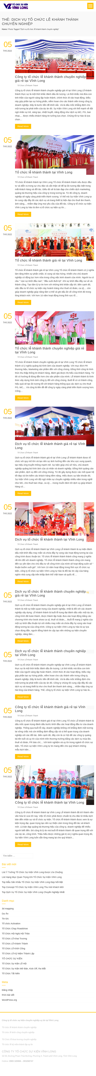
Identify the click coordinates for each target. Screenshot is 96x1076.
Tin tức (5, 918)
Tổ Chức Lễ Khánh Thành (27, 85)
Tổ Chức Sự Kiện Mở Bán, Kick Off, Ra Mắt (24, 968)
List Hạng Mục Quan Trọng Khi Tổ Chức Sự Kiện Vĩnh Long (32, 877)
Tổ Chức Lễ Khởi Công (13, 948)
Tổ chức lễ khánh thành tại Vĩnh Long (43, 172)
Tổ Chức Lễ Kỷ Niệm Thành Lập (18, 953)
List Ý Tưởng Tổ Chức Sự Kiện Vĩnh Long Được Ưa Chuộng (32, 872)
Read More (23, 126)
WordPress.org (9, 1000)
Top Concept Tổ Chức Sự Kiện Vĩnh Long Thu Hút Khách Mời (33, 887)
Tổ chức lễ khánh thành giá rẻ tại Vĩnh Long (48, 260)
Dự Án (5, 913)
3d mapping (8, 908)
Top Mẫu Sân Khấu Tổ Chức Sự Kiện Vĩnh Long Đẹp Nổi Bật (32, 882)
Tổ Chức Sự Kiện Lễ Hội (14, 963)
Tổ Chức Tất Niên (11, 973)
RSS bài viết (8, 995)
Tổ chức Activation (11, 923)
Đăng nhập (7, 990)
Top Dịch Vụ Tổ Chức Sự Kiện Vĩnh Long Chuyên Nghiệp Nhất (33, 892)
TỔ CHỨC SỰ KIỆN (12, 958)
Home (4, 29)
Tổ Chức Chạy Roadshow (15, 928)
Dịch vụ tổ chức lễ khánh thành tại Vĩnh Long (49, 539)
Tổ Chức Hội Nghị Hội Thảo (16, 933)
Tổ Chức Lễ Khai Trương (14, 938)
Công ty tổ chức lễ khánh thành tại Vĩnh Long (49, 802)
